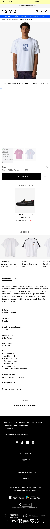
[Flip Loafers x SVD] (25, 200)
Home (3, 19)
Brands (9, 19)
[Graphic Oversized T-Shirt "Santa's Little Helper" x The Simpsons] (31, 247)
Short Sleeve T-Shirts (25, 405)
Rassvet (15, 19)
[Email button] (45, 176)
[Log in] (41, 11)
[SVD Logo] (10, 11)
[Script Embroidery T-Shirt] (10, 247)
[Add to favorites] (46, 167)
